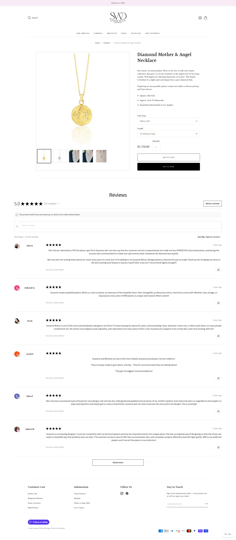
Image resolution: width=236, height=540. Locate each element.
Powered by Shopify (58, 528)
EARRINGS (98, 33)
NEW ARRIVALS (83, 33)
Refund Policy (33, 508)
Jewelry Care (32, 494)
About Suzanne (80, 494)
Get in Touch (79, 508)
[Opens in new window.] (19, 247)
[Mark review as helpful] (218, 270)
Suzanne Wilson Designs (41, 528)
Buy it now (168, 167)
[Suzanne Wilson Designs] (118, 18)
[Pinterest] (127, 494)
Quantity (156, 141)
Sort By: (201, 236)
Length (140, 128)
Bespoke (77, 498)
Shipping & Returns (35, 498)
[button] (59, 203)
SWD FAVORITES (153, 33)
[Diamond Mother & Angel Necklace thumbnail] (44, 156)
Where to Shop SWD (82, 503)
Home (97, 43)
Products (107, 43)
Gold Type (141, 116)
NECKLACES (136, 33)
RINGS (124, 33)
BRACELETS (112, 33)
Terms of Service (34, 503)
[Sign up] (206, 504)
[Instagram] (121, 494)
